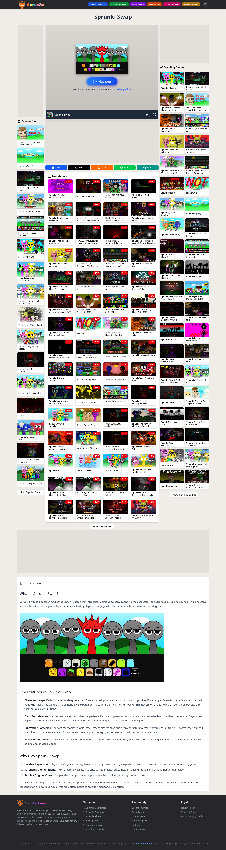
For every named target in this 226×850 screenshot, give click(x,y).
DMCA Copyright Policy (193, 816)
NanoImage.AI (139, 820)
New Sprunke (154, 4)
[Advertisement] (30, 71)
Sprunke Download (119, 4)
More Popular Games (31, 492)
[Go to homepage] (21, 583)
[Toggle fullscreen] (154, 114)
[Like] (147, 115)
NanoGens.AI (138, 829)
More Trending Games (184, 494)
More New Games (102, 526)
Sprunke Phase (138, 4)
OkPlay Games (139, 816)
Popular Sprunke (172, 4)
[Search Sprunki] (205, 4)
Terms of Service (189, 812)
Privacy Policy (124, 89)
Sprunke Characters (97, 4)
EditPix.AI (137, 824)
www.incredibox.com (146, 843)
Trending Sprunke (191, 4)
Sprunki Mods (139, 812)
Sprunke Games (140, 807)
